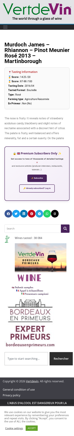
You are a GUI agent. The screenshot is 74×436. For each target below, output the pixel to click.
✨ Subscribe (37, 178)
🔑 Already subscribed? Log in (37, 188)
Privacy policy (11, 395)
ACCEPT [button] (32, 428)
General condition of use (19, 389)
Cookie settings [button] (14, 428)
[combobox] (26, 358)
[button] (8, 214)
